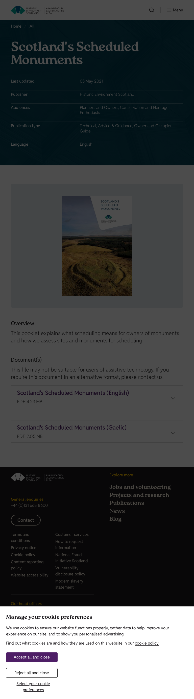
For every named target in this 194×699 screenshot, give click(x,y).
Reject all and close (31, 672)
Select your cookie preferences (33, 686)
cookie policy (147, 643)
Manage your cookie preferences (49, 617)
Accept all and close (32, 657)
